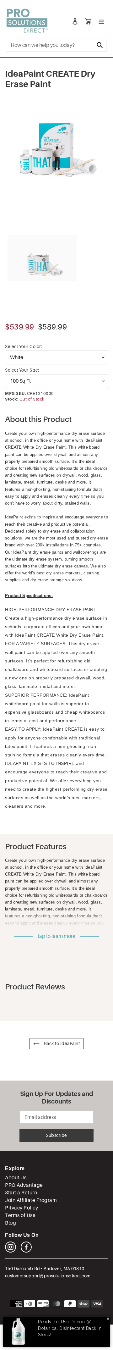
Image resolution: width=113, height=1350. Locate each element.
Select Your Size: (22, 370)
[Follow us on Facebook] (26, 1251)
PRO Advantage (24, 1185)
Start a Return (21, 1193)
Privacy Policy (21, 1208)
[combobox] (56, 45)
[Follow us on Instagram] (10, 1251)
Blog (10, 1223)
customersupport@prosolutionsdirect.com (47, 1275)
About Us (15, 1178)
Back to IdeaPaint (61, 1043)
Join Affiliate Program (31, 1200)
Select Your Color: (23, 346)
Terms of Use (20, 1215)
